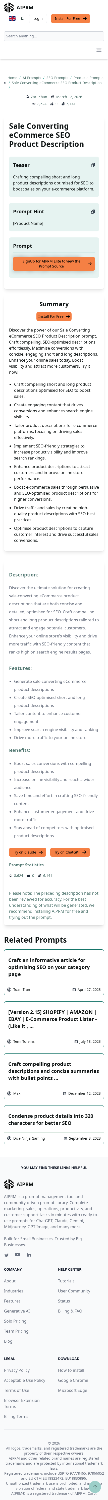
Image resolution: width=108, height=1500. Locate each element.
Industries (13, 1291)
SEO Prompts (57, 77)
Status (64, 1301)
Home (13, 77)
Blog (8, 1341)
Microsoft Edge (72, 1390)
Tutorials (66, 1281)
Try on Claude (24, 852)
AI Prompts (32, 77)
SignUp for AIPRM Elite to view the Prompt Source (51, 264)
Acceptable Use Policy (24, 1380)
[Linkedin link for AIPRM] (30, 1256)
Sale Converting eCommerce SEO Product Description (57, 82)
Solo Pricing (15, 1321)
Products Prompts (88, 77)
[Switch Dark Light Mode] (22, 19)
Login (38, 18)
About (10, 1281)
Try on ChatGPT (67, 852)
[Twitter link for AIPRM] (6, 1255)
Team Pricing (16, 1331)
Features (12, 1301)
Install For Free (67, 18)
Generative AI (17, 1311)
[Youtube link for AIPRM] (18, 1256)
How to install (71, 1370)
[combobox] (54, 36)
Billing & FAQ (70, 1311)
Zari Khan (39, 96)
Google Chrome (73, 1380)
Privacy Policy (17, 1370)
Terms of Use (16, 1390)
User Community (74, 1291)
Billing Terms (16, 1416)
